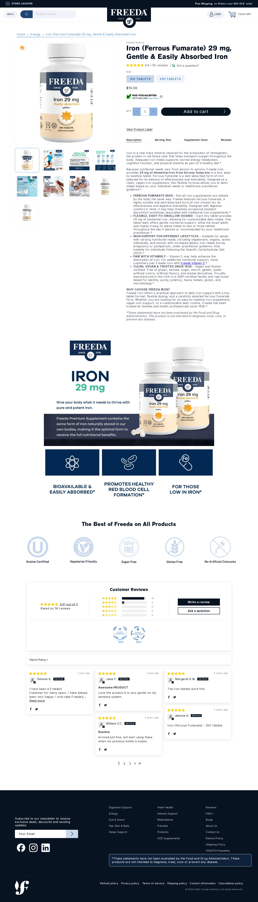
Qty (128, 110)
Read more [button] (37, 700)
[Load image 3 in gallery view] (79, 160)
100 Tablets (140, 79)
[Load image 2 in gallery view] (53, 160)
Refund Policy (214, 838)
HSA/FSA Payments (218, 850)
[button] (11, 14)
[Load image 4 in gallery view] (105, 160)
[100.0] (120, 633)
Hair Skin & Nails (119, 825)
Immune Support (167, 813)
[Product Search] (26, 14)
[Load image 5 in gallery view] (27, 186)
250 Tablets (170, 79)
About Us (211, 825)
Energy (35, 34)
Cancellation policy (231, 883)
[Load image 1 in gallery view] (27, 160)
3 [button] (130, 763)
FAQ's (209, 813)
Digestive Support (120, 807)
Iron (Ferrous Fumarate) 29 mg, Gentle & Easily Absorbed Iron (91, 34)
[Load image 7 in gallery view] (79, 186)
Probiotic (163, 831)
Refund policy (109, 883)
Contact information (203, 883)
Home (21, 34)
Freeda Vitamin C (193, 263)
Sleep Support (118, 831)
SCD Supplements (168, 838)
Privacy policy (130, 883)
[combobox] (48, 14)
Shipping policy (177, 883)
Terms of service (153, 883)
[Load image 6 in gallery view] (53, 186)
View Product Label (139, 129)
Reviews (226, 139)
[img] (38, 673)
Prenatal (162, 825)
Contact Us (213, 831)
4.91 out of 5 (69, 604)
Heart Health (165, 807)
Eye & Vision (117, 819)
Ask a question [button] (199, 611)
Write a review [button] (199, 602)
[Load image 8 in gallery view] (105, 186)
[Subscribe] (72, 834)
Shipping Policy (215, 844)
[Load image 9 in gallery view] (27, 212)
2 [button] (124, 763)
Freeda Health (208, 889)
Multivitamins (165, 819)
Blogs (209, 819)
